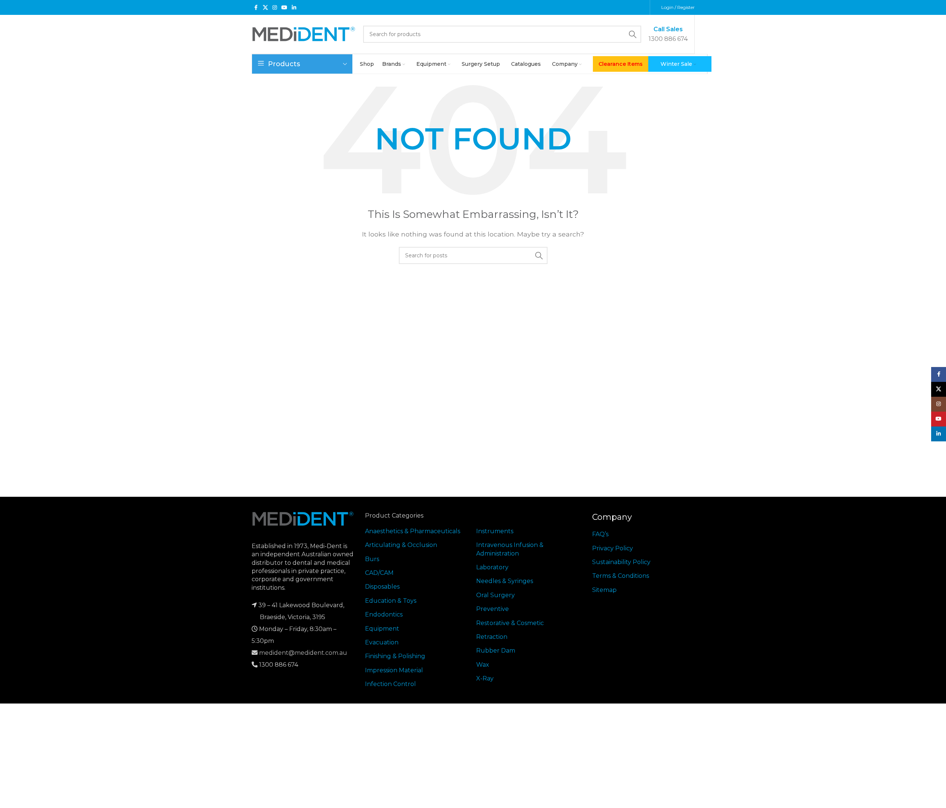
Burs (372, 559)
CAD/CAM (379, 572)
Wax (482, 664)
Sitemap (604, 589)
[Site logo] (304, 33)
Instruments (494, 531)
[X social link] (265, 8)
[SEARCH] (632, 34)
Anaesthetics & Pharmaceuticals (412, 531)
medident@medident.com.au (303, 652)
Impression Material (394, 670)
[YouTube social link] (284, 8)
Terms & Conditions (620, 575)
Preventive (492, 608)
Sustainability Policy (621, 562)
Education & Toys (390, 600)
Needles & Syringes (504, 581)
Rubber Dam (495, 650)
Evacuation (381, 642)
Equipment (382, 628)
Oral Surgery (495, 595)
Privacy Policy (612, 548)
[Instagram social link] (274, 8)
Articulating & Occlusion (401, 544)
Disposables (382, 586)
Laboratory (492, 567)
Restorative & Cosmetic (510, 623)
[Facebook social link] (256, 8)
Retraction (491, 636)
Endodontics (384, 614)
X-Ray (485, 678)
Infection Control (390, 684)
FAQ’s (600, 534)
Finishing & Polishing (395, 656)
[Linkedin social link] (294, 8)
